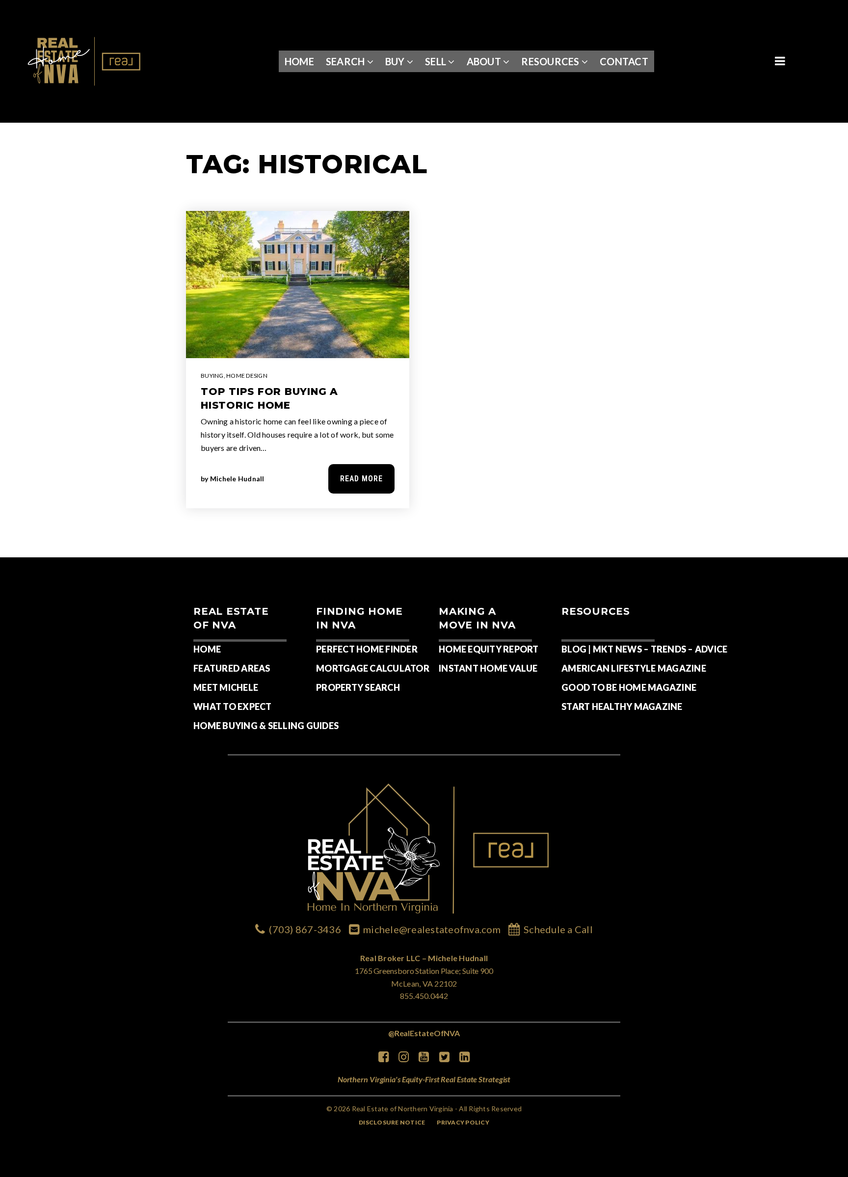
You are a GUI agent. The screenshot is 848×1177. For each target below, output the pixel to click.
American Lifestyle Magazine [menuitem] (633, 668)
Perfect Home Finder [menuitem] (367, 649)
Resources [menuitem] (551, 61)
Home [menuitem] (299, 61)
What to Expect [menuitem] (232, 706)
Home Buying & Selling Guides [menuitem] (266, 725)
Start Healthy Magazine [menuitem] (622, 706)
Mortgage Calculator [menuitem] (372, 668)
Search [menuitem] (346, 61)
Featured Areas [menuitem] (231, 668)
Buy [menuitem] (396, 61)
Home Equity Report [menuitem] (489, 649)
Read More (361, 478)
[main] (424, 340)
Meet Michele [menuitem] (225, 687)
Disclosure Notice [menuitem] (392, 1122)
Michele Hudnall (237, 478)
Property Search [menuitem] (358, 687)
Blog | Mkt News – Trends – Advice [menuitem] (644, 649)
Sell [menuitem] (436, 61)
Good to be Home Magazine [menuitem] (628, 687)
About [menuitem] (485, 61)
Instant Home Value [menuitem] (488, 668)
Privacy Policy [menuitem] (463, 1122)
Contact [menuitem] (624, 61)
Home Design (246, 375)
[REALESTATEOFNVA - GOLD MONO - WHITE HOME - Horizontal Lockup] (85, 60)
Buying (212, 375)
